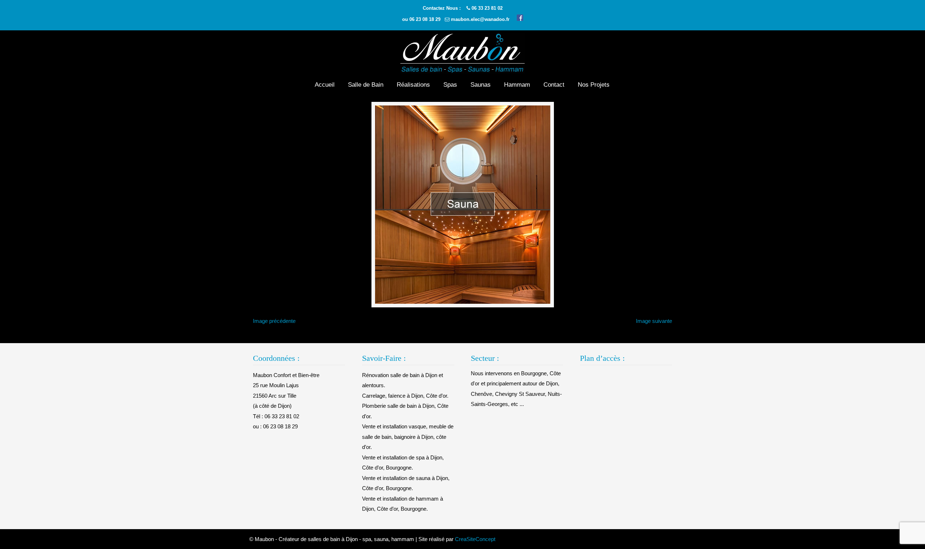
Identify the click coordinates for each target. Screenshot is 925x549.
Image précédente (274, 321)
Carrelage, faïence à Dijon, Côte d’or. (405, 396)
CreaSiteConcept (475, 539)
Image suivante (654, 321)
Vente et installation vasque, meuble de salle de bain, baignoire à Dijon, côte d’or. (407, 436)
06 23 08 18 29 (424, 19)
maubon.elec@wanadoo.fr (480, 19)
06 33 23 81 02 (487, 8)
